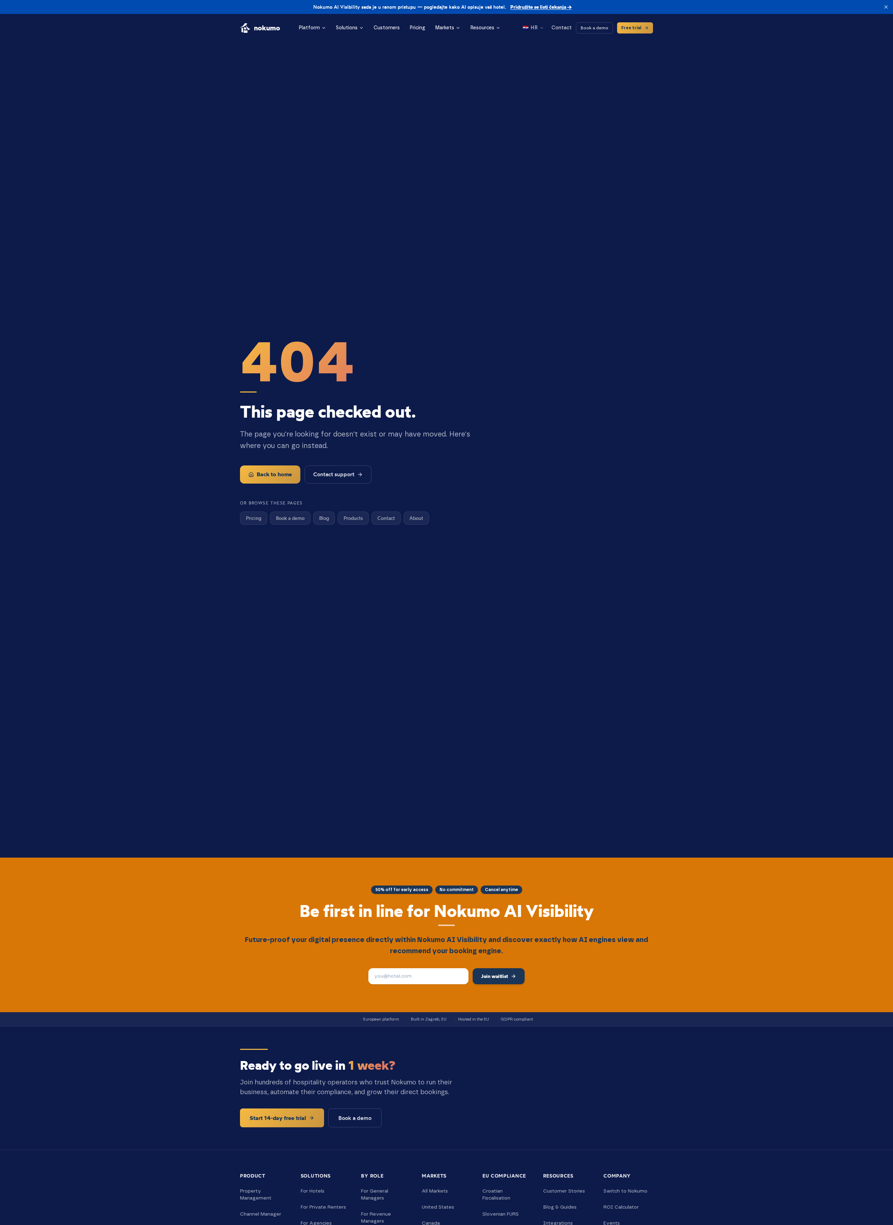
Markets (444, 27)
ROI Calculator (621, 1207)
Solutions (347, 27)
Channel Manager (260, 1214)
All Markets (435, 1191)
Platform (309, 27)
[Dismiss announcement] (886, 7)
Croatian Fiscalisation (496, 1195)
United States (438, 1207)
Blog (324, 518)
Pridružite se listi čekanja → (541, 7)
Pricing (417, 27)
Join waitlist (494, 976)
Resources (482, 27)
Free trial (631, 28)
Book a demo (594, 28)
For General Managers (374, 1195)
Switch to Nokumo (625, 1191)
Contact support (333, 474)
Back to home (274, 474)
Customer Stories (564, 1191)
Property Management (255, 1195)
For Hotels (312, 1191)
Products (353, 518)
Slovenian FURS (500, 1214)
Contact (561, 27)
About (416, 518)
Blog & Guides (560, 1207)
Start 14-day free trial (278, 1117)
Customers (387, 27)
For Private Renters (323, 1207)
